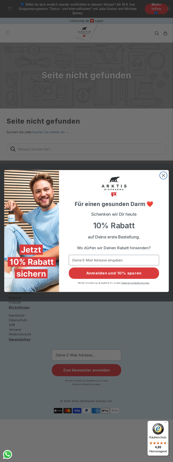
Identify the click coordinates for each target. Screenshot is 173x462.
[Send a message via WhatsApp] (7, 454)
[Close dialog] (163, 175)
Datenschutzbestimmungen (135, 283)
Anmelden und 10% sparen (113, 273)
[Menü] (165, 423)
